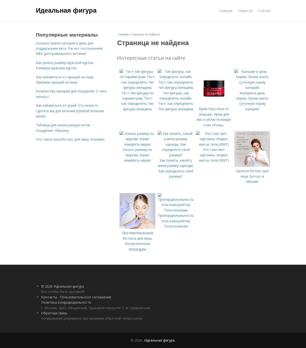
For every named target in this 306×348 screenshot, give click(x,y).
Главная (225, 10)
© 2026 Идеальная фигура (62, 286)
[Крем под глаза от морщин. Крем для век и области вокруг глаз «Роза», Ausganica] (214, 103)
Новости (245, 10)
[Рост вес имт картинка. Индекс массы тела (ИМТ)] (214, 144)
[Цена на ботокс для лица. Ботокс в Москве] (252, 165)
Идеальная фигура (66, 10)
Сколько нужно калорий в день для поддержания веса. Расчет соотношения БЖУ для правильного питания (69, 48)
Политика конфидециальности (66, 302)
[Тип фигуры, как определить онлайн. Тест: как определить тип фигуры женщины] (176, 87)
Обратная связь (54, 313)
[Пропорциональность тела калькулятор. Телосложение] (176, 210)
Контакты (49, 297)
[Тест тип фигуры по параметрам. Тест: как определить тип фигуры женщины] (137, 87)
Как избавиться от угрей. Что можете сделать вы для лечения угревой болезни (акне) (70, 110)
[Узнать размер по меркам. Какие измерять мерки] (137, 144)
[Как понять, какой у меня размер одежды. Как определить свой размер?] (176, 155)
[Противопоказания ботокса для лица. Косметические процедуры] (137, 227)
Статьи (264, 10)
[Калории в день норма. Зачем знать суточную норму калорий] (252, 87)
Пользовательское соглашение (85, 297)
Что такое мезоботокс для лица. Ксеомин (70, 139)
